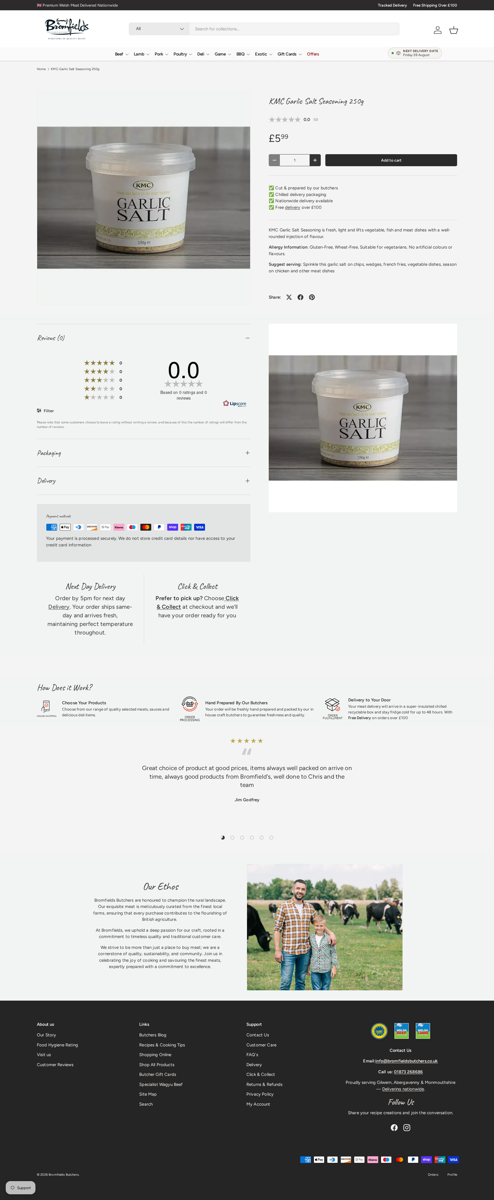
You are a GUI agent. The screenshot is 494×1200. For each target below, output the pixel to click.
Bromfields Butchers (64, 1175)
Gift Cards (287, 54)
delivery (292, 207)
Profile (452, 1175)
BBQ (240, 54)
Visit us (44, 1054)
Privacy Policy (260, 1094)
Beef (119, 54)
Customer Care (261, 1045)
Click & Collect (260, 1074)
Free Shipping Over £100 (435, 5)
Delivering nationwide (403, 1089)
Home (41, 69)
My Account (258, 1104)
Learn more (131, 5)
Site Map (148, 1094)
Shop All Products (156, 1064)
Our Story (46, 1035)
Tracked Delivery (392, 5)
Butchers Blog (152, 1035)
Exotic (261, 54)
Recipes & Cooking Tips (162, 1045)
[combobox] (264, 29)
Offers (313, 54)
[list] (143, 197)
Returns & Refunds (264, 1084)
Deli (200, 54)
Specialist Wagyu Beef (161, 1084)
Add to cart (391, 160)
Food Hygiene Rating (57, 1045)
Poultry (180, 54)
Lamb (139, 54)
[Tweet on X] (289, 297)
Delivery (58, 606)
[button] (453, 30)
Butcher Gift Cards (157, 1074)
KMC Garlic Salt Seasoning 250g (75, 69)
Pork (159, 54)
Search (146, 1104)
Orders (433, 1175)
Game (220, 54)
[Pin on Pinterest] (312, 297)
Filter (48, 410)
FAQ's (252, 1054)
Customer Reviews (55, 1064)
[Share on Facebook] (300, 297)
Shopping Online (155, 1054)
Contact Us (257, 1035)
